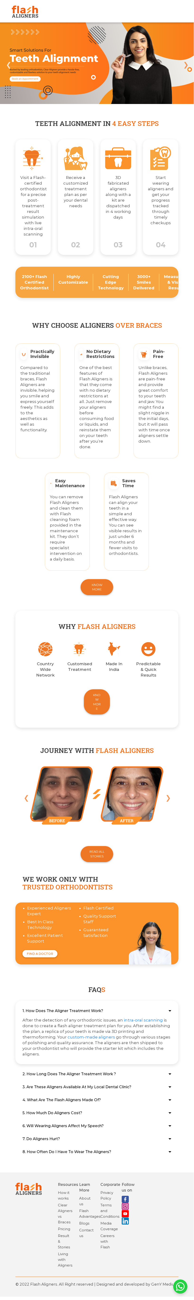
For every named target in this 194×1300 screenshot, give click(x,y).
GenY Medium (164, 1284)
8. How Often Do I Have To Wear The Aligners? (66, 1152)
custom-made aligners (91, 1037)
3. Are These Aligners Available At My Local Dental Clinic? (76, 1087)
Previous (8, 64)
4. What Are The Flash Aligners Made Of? (61, 1100)
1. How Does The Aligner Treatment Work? (62, 1011)
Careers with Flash (107, 1241)
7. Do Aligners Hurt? (41, 1139)
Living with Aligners (65, 1259)
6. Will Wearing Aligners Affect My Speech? (63, 1126)
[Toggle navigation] (179, 11)
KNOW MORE (97, 587)
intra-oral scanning (143, 1020)
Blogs (84, 1223)
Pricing (64, 1229)
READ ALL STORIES (97, 854)
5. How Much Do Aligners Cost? (52, 1113)
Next (185, 64)
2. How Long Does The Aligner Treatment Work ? (69, 1074)
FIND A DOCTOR (40, 953)
